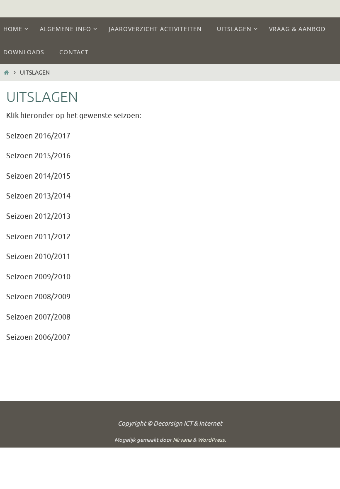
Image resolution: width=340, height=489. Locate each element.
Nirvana (182, 439)
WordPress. (212, 439)
